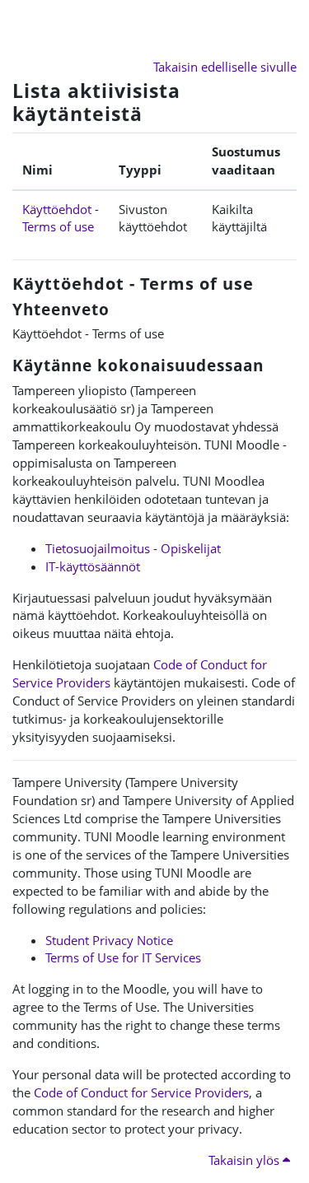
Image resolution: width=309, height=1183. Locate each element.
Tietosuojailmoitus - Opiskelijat (133, 548)
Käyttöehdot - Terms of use (60, 218)
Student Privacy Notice (109, 940)
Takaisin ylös (245, 1160)
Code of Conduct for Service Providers (141, 1092)
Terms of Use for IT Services (123, 957)
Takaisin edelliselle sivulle (225, 66)
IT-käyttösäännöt (92, 566)
